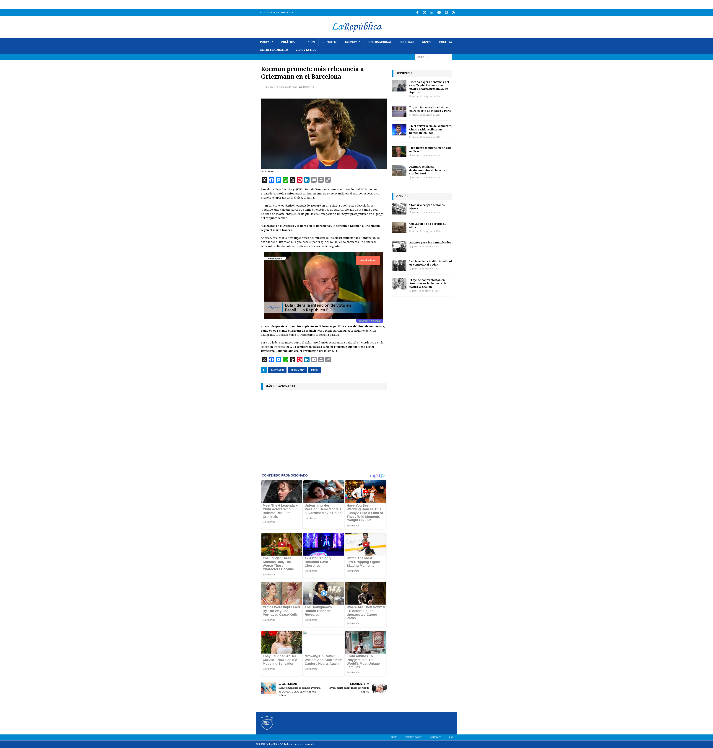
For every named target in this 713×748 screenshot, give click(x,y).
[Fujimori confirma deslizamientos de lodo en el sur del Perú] (399, 170)
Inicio (393, 737)
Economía (353, 41)
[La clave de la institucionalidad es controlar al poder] (399, 265)
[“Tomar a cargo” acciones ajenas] (399, 209)
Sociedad (407, 41)
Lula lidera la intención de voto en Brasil (430, 149)
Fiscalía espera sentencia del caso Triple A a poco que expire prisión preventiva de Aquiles (429, 87)
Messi (314, 370)
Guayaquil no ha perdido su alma (427, 225)
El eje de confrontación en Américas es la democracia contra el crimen (428, 283)
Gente (427, 41)
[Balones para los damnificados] (399, 246)
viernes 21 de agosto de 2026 (426, 96)
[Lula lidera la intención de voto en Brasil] (399, 151)
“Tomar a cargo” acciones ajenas (427, 206)
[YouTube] (439, 12)
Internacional (380, 41)
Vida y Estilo (306, 49)
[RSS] (453, 12)
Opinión (308, 41)
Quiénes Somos (414, 737)
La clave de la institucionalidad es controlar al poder (430, 262)
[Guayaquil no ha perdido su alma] (399, 227)
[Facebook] (417, 12)
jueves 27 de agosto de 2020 (281, 87)
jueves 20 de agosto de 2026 (425, 246)
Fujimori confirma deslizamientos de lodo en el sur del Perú (428, 170)
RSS (451, 737)
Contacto (436, 737)
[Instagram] (446, 12)
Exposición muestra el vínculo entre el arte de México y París (430, 108)
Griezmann (297, 370)
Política (288, 41)
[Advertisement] (324, 431)
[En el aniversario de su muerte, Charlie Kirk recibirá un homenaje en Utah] (399, 129)
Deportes (329, 41)
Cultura (445, 41)
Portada (267, 41)
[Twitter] (424, 12)
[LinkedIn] (432, 12)
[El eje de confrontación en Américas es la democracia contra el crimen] (399, 283)
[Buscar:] (433, 56)
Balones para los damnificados (430, 242)
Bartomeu (277, 370)
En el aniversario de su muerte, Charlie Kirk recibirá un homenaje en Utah (430, 129)
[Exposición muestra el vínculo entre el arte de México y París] (399, 111)
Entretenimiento (274, 49)
